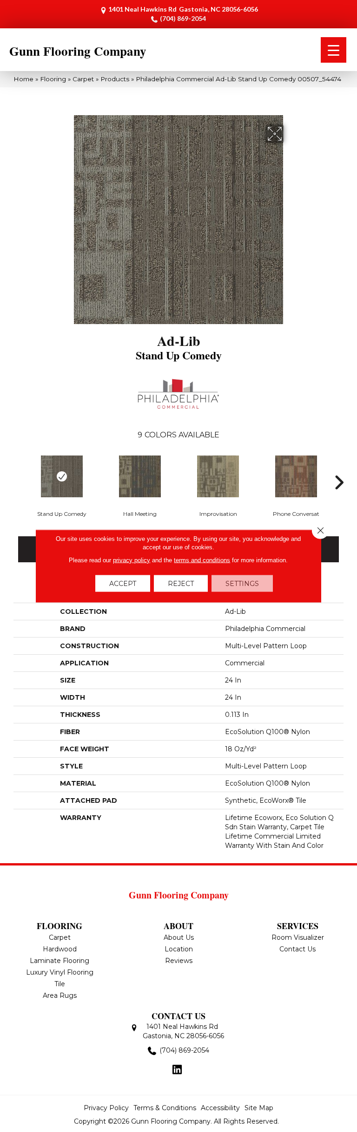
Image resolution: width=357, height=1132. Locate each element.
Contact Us (297, 949)
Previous (18, 468)
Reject (181, 583)
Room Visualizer (297, 937)
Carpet (83, 79)
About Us (179, 937)
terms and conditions (202, 560)
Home (23, 79)
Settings (242, 583)
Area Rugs (60, 995)
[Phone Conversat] (296, 476)
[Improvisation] (218, 476)
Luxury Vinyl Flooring (59, 972)
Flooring (53, 79)
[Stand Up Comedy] (62, 476)
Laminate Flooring (59, 960)
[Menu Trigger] (333, 50)
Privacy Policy (106, 1108)
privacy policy (131, 560)
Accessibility (220, 1108)
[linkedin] (177, 1070)
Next (339, 468)
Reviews (178, 960)
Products (114, 79)
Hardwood (60, 949)
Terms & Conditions (164, 1108)
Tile (59, 984)
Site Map (259, 1108)
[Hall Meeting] (140, 476)
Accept (122, 583)
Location (179, 949)
